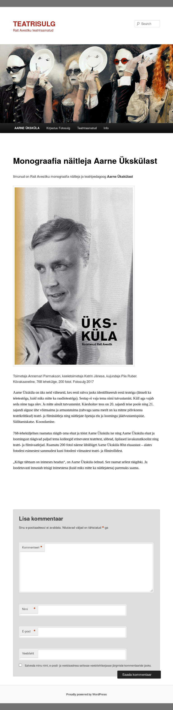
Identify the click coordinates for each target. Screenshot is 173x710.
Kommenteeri (32, 547)
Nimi (29, 609)
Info (106, 128)
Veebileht (28, 653)
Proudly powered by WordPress (86, 694)
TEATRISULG (34, 23)
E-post (29, 631)
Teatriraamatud (87, 128)
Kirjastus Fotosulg (58, 128)
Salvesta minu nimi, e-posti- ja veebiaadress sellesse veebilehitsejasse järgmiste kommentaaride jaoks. (88, 665)
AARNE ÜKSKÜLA (26, 128)
